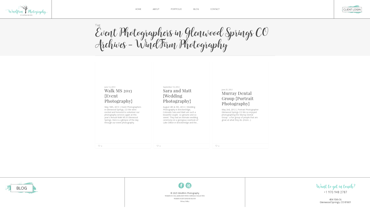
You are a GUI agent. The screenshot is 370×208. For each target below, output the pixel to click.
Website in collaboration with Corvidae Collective (185, 196)
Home (138, 9)
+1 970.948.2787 (335, 192)
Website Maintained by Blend (185, 199)
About (156, 9)
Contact (215, 9)
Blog (196, 9)
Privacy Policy (184, 201)
